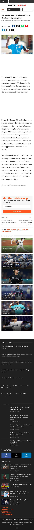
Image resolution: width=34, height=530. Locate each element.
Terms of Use (6, 514)
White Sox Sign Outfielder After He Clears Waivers (17, 280)
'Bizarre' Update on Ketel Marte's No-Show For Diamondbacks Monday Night (21, 476)
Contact (4, 507)
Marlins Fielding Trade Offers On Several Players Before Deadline (16, 310)
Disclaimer (6, 513)
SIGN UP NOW (17, 211)
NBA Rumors (23, 230)
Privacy (4, 511)
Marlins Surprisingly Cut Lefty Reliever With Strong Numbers (15, 247)
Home (2, 9)
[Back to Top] (17, 528)
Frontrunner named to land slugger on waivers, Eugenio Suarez (19, 417)
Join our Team (7, 509)
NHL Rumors (6, 231)
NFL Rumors (11, 230)
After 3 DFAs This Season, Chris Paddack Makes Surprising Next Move (16, 325)
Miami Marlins (26, 20)
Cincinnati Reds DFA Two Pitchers (12, 378)
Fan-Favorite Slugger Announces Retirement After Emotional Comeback (20, 466)
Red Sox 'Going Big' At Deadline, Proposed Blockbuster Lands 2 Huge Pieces (14, 294)
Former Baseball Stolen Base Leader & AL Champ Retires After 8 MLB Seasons (16, 263)
